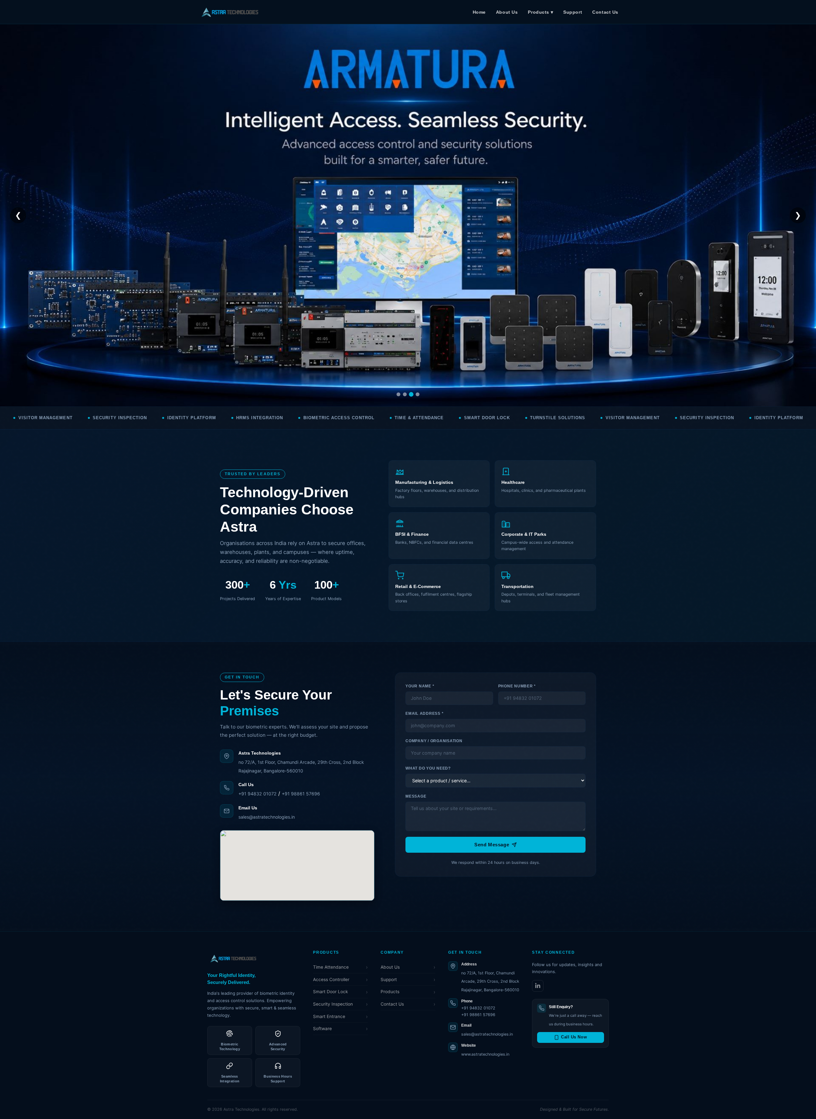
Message (415, 796)
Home (479, 12)
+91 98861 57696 (301, 793)
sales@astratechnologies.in (266, 817)
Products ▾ (540, 12)
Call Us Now (574, 1037)
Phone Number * (517, 686)
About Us (507, 12)
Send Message (491, 844)
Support (572, 12)
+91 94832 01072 (257, 793)
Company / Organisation (433, 741)
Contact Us (605, 12)
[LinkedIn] (537, 986)
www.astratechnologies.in (485, 1054)
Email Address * (424, 713)
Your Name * (419, 686)
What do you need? (428, 768)
